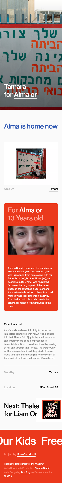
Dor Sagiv (26, 472)
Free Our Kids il (26, 454)
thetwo (8, 475)
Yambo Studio (42, 468)
